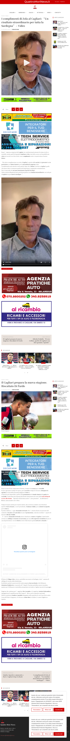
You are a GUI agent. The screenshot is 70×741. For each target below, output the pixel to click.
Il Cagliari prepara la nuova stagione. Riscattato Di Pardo (13, 340)
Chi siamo (57, 1)
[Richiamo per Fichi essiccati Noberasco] (55, 42)
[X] (17, 109)
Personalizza (36, 734)
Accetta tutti (58, 734)
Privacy (12, 735)
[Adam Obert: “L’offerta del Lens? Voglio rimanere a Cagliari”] (9, 358)
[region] (48, 727)
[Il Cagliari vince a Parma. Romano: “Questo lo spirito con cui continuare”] (26, 358)
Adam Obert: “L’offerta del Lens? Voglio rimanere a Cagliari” (9, 367)
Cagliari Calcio (7, 268)
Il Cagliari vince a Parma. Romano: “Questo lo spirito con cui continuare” (26, 367)
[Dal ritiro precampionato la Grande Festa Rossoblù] (55, 46)
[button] (67, 2)
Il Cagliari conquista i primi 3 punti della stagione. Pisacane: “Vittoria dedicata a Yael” (43, 367)
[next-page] (27, 373)
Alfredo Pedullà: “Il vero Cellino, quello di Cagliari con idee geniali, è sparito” (39, 340)
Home (2, 15)
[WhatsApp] (21, 109)
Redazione (15, 29)
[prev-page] (25, 373)
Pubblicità (62, 1)
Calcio (6, 15)
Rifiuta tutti (48, 734)
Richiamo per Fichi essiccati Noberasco (62, 42)
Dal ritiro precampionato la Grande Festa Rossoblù (63, 46)
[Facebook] (13, 109)
